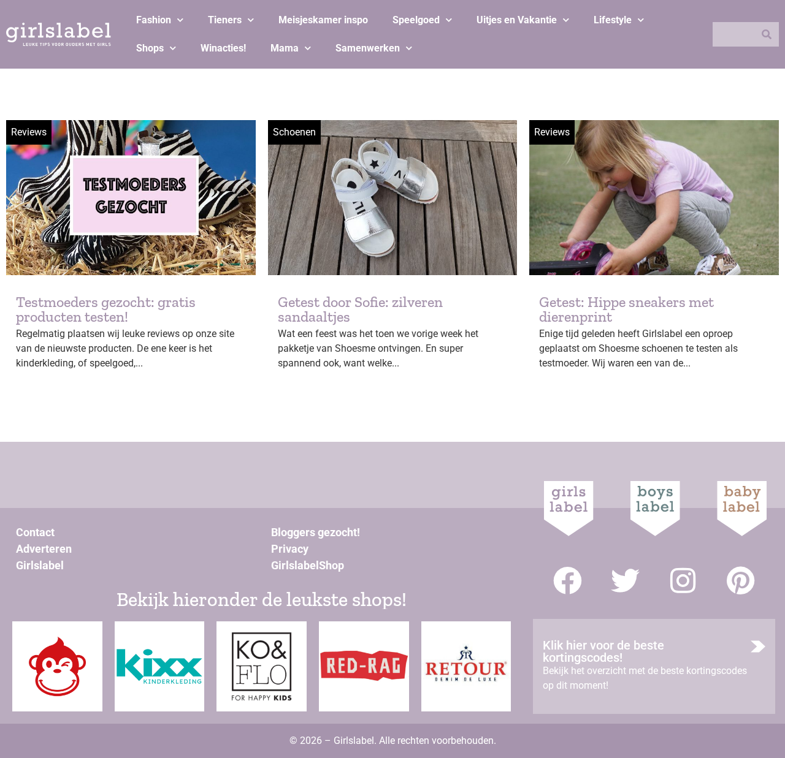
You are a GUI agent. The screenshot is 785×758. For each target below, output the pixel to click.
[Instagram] (682, 580)
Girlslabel (40, 565)
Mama (284, 48)
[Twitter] (625, 580)
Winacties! (223, 48)
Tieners (225, 20)
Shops (150, 48)
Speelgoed (416, 20)
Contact (35, 532)
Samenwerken (367, 48)
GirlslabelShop (307, 565)
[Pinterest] (740, 580)
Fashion (153, 20)
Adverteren (44, 548)
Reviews (29, 132)
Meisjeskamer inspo (323, 20)
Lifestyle (613, 20)
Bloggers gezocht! (315, 532)
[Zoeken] (766, 34)
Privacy (289, 548)
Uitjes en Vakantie (517, 20)
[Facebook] (567, 580)
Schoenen (294, 132)
